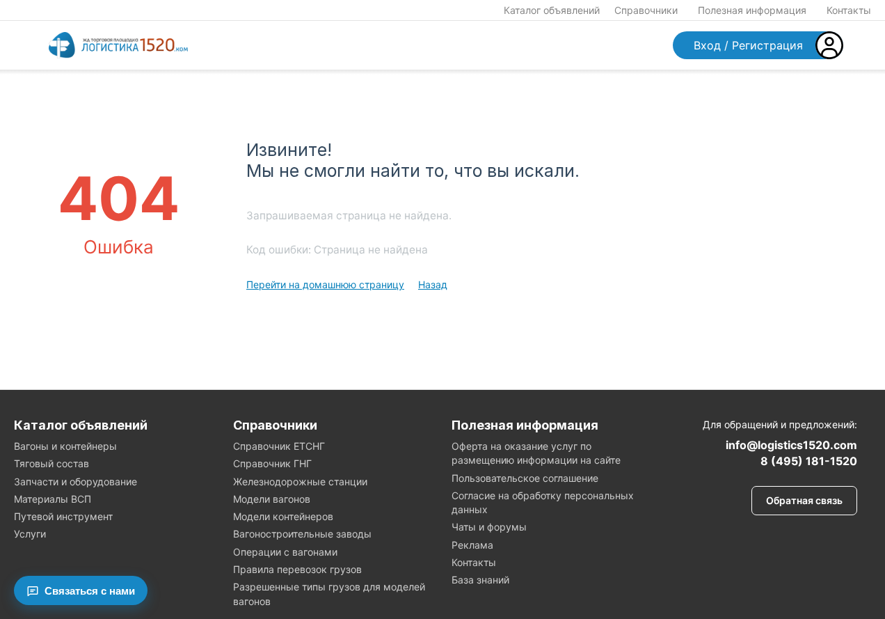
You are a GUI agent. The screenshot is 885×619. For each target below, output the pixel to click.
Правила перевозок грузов (297, 569)
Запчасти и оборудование (75, 481)
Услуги (30, 534)
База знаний (480, 580)
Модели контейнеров (283, 516)
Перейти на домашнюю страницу (325, 284)
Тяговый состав (51, 463)
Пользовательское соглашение (525, 478)
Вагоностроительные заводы (302, 534)
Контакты (849, 10)
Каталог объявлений (552, 10)
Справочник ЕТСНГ (279, 446)
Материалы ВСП (52, 499)
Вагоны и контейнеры (65, 446)
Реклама (472, 545)
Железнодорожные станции (300, 481)
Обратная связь (804, 500)
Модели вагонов (271, 499)
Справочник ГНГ (272, 463)
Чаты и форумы (489, 527)
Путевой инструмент (63, 516)
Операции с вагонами (285, 552)
